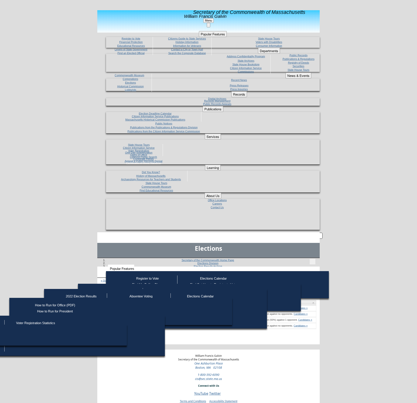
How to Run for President (55, 311)
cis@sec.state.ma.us (208, 379)
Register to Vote (147, 278)
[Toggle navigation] (312, 261)
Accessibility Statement (223, 401)
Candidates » (301, 314)
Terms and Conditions (193, 401)
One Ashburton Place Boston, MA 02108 (208, 365)
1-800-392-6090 (208, 375)
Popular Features (122, 268)
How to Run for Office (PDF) (55, 305)
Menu (208, 20)
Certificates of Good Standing (143, 163)
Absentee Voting (140, 296)
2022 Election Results (81, 296)
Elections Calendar (213, 278)
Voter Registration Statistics (35, 323)
